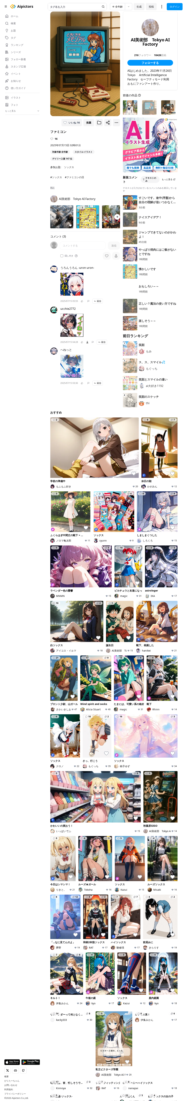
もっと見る (167, 179)
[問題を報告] (88, 301)
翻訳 (52, 187)
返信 (99, 301)
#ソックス (56, 177)
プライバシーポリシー (15, 1093)
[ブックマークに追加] (99, 122)
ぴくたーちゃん (11, 1080)
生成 (139, 6)
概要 (6, 1076)
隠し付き (69, 255)
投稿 (151, 6)
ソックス (69, 167)
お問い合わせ (10, 1085)
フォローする (150, 63)
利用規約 (8, 1089)
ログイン (175, 6)
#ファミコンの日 (74, 177)
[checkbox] (61, 255)
